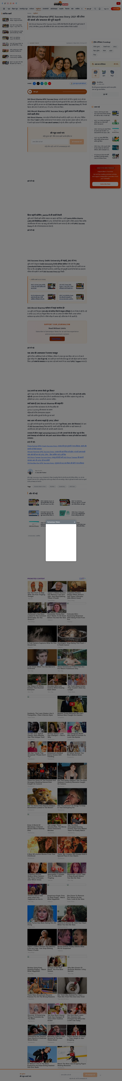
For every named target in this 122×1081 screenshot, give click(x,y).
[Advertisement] (62, 542)
